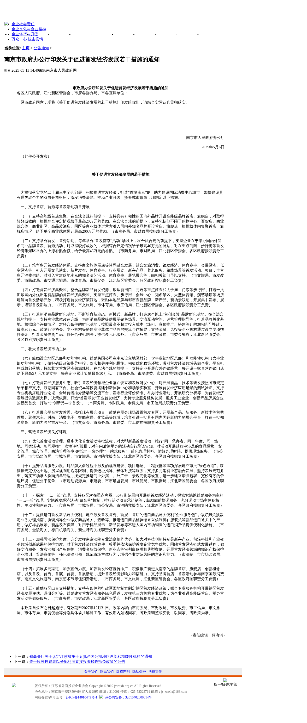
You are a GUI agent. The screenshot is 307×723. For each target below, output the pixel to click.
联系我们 (107, 671)
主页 (26, 48)
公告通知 (41, 48)
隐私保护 (139, 671)
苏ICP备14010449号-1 (81, 697)
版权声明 (123, 671)
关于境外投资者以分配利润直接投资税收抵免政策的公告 (77, 662)
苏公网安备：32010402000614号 (128, 697)
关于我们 (91, 671)
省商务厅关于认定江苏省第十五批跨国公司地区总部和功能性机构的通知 (90, 656)
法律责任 (155, 671)
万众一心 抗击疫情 (27, 39)
